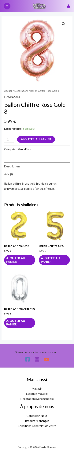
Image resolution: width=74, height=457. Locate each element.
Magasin (37, 388)
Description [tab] (12, 166)
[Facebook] (27, 359)
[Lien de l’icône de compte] (68, 6)
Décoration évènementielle (37, 398)
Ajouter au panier (36, 139)
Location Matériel (37, 393)
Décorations (21, 90)
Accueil (8, 90)
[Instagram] (37, 359)
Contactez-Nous (37, 415)
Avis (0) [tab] (8, 174)
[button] (63, 24)
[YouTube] (46, 359)
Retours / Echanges (37, 420)
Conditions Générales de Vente (37, 426)
